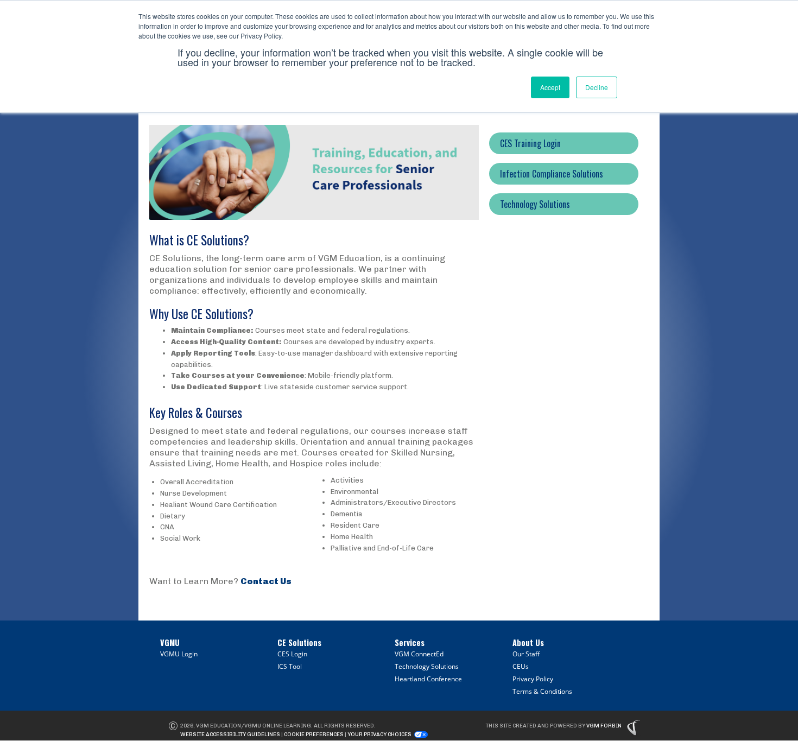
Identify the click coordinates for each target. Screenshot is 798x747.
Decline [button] (596, 87)
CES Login (292, 654)
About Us (528, 642)
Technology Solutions (427, 666)
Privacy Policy (532, 678)
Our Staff (526, 654)
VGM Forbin (604, 726)
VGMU (170, 642)
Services (410, 642)
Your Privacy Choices (379, 734)
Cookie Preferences (314, 734)
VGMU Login (179, 654)
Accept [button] (550, 87)
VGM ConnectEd (419, 654)
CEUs (520, 666)
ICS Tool (289, 666)
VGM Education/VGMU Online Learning (253, 726)
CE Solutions (299, 642)
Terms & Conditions (542, 691)
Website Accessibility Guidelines (230, 734)
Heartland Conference (428, 678)
